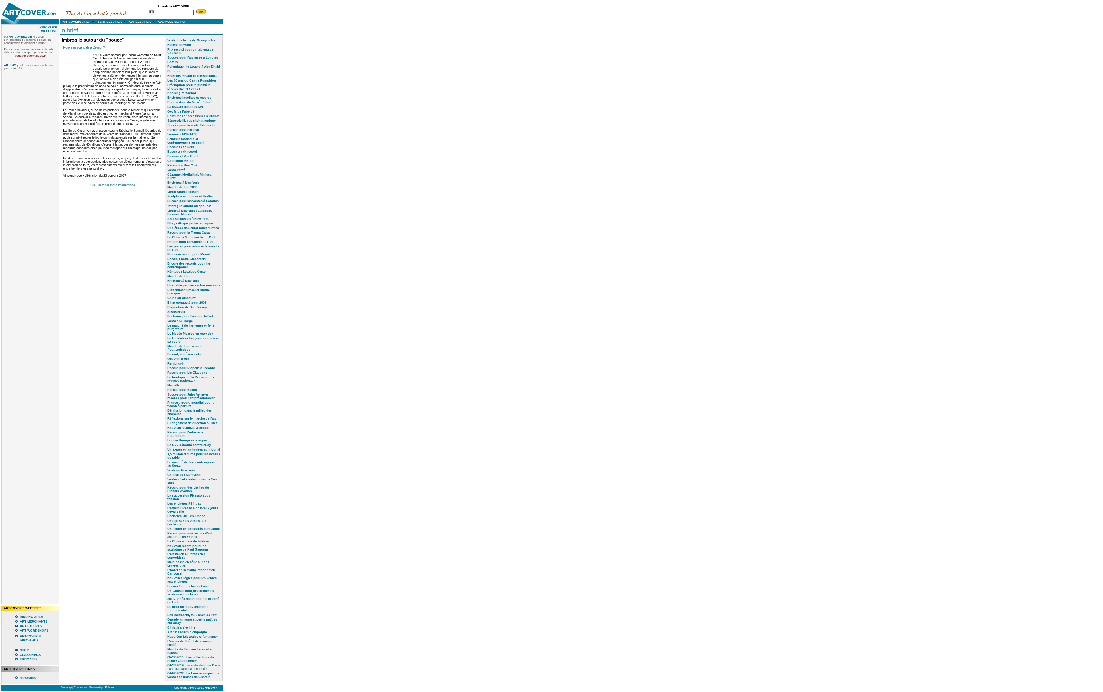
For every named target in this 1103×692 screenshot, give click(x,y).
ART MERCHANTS (33, 621)
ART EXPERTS (31, 626)
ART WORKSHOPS (34, 630)
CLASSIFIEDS (30, 654)
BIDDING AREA (31, 617)
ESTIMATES (28, 659)
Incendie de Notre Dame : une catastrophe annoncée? (193, 667)
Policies (109, 687)
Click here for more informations (112, 185)
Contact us (80, 687)
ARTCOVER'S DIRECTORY (30, 638)
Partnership (96, 687)
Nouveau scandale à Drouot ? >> (86, 47)
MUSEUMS (28, 677)
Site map (66, 687)
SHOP (24, 650)
